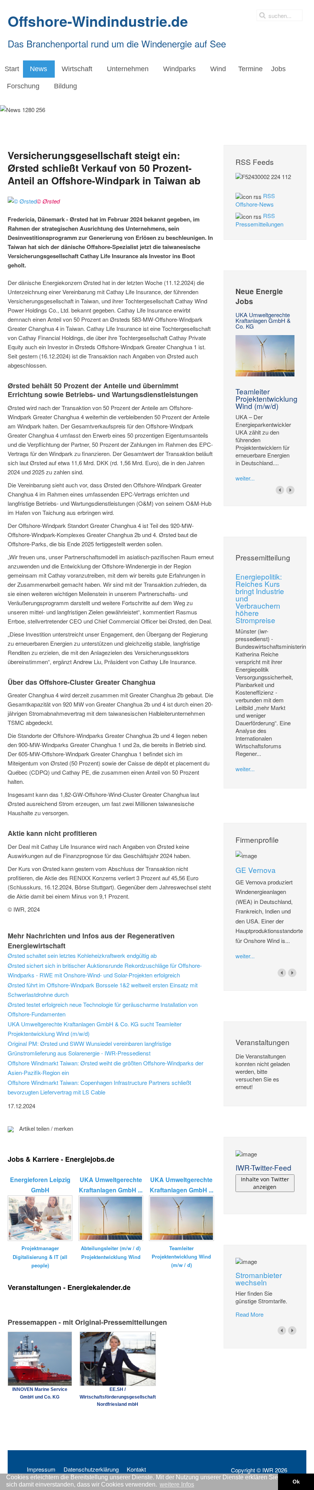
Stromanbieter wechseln (259, 1278)
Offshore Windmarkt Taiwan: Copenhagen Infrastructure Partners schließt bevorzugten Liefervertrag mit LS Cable (99, 1087)
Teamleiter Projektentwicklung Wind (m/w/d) (267, 398)
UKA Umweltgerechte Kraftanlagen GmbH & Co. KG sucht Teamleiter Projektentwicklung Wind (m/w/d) (95, 1029)
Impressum (41, 1469)
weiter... (245, 478)
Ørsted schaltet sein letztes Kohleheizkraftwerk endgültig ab (82, 955)
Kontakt (136, 1469)
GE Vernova (256, 870)
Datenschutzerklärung (91, 1469)
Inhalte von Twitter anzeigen (265, 1183)
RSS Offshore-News (255, 200)
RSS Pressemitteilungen (259, 220)
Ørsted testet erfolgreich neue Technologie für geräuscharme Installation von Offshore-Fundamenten (103, 1009)
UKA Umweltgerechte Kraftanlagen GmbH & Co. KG (263, 320)
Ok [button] (296, 1482)
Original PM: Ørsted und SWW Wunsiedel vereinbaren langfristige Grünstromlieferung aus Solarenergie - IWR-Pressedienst (89, 1048)
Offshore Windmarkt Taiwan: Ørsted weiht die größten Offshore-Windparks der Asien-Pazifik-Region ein (105, 1068)
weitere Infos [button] (177, 1484)
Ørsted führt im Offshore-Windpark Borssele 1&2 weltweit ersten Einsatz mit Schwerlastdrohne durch (103, 990)
